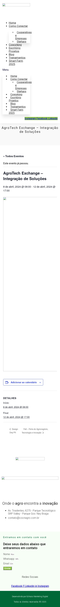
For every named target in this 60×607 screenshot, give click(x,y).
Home (12, 22)
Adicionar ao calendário (24, 382)
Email (6, 563)
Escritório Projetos (14, 49)
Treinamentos (17, 57)
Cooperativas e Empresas (23, 35)
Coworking (15, 44)
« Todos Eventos (13, 156)
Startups (21, 41)
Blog (11, 54)
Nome (7, 554)
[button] (16, 69)
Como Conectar (18, 26)
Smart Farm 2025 (16, 111)
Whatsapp (9, 558)
